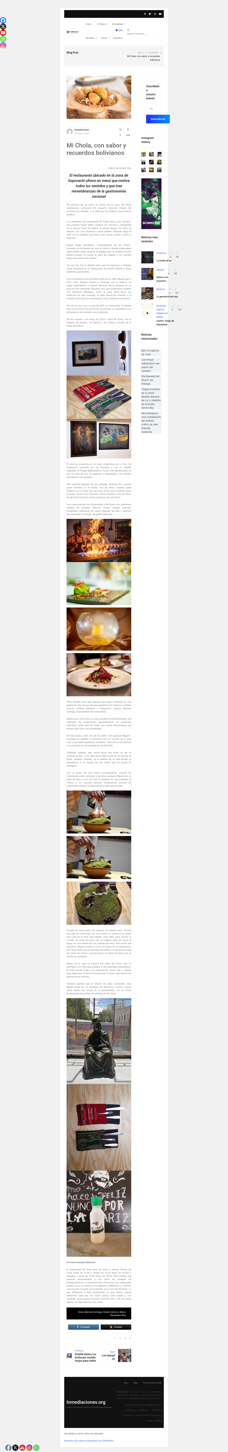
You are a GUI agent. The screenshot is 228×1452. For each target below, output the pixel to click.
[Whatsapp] (3, 39)
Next (112, 1351)
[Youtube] (3, 33)
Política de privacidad (152, 1383)
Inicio (88, 24)
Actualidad (117, 24)
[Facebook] (3, 20)
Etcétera (90, 38)
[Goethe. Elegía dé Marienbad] (147, 310)
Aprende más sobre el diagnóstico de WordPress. (89, 1440)
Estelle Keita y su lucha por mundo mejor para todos (85, 1357)
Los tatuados (108, 1357)
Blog (135, 1383)
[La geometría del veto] (147, 293)
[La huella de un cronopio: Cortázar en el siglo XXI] (147, 257)
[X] (3, 26)
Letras (104, 38)
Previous (79, 1350)
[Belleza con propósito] (147, 274)
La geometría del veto (167, 296)
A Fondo (101, 24)
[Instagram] (3, 45)
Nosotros (118, 38)
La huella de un (164, 260)
